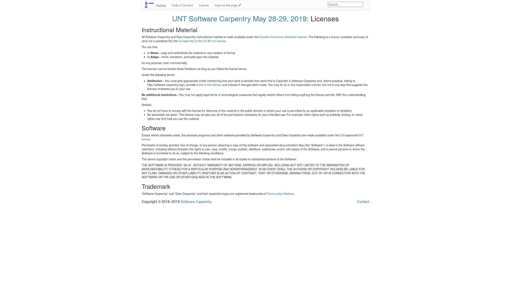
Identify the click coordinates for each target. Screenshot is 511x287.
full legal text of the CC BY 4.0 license (202, 41)
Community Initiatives (280, 194)
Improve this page (226, 5)
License (204, 5)
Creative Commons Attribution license (283, 37)
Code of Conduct (182, 5)
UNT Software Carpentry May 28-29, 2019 (239, 18)
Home (161, 5)
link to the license (210, 85)
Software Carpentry (196, 201)
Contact (363, 201)
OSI (342, 135)
